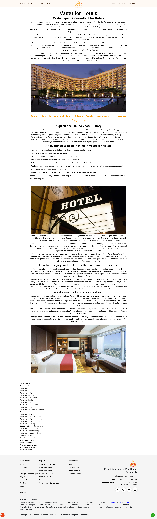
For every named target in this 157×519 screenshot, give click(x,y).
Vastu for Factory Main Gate (31, 419)
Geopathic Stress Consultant (31, 426)
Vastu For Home (45, 467)
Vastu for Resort (26, 402)
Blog (70, 464)
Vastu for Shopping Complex (31, 428)
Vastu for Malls (26, 407)
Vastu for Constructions (29, 412)
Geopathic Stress (46, 480)
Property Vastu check (28, 445)
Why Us (50, 3)
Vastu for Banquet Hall (29, 405)
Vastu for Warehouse (28, 395)
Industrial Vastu (45, 477)
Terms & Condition (76, 474)
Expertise (23, 467)
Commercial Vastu (27, 435)
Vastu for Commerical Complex (32, 409)
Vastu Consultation (27, 443)
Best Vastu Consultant (29, 438)
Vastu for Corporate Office (30, 433)
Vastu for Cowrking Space (30, 424)
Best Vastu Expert (27, 440)
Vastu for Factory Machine (30, 417)
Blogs (113, 3)
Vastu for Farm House (28, 398)
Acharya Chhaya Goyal (29, 474)
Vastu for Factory (27, 393)
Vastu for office (26, 388)
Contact (131, 3)
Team (41, 3)
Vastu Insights (74, 471)
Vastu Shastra (25, 383)
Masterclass (25, 480)
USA (127, 502)
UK (120, 502)
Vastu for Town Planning (29, 431)
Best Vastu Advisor (27, 447)
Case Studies (74, 467)
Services (31, 3)
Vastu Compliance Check (49, 464)
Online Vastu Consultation (49, 483)
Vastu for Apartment (28, 414)
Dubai (113, 502)
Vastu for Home (26, 386)
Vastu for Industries (28, 391)
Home (22, 3)
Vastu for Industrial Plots (30, 421)
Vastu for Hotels (26, 400)
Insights (122, 3)
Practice (104, 3)
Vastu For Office (45, 471)
